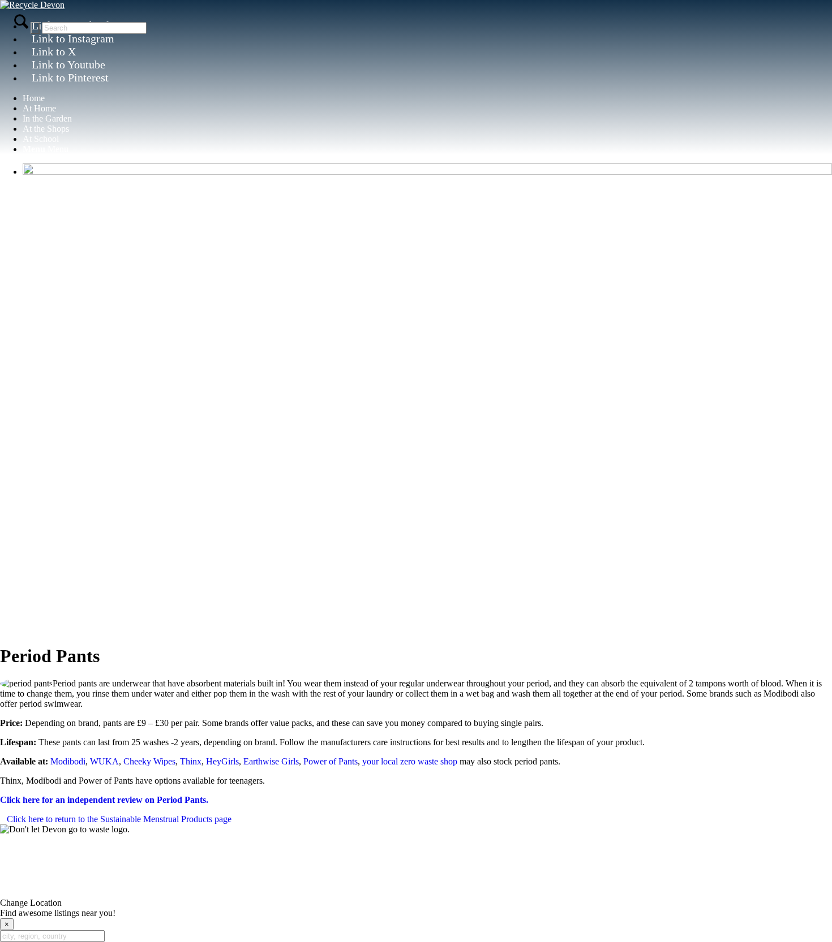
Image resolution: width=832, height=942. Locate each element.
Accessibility (358, 883)
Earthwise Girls (271, 761)
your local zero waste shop (409, 761)
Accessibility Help (419, 883)
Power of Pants (330, 761)
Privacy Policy (303, 883)
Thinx (190, 761)
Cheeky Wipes (149, 761)
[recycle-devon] (32, 5)
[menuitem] (427, 98)
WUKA (104, 761)
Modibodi (67, 761)
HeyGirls (222, 761)
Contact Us (416, 857)
